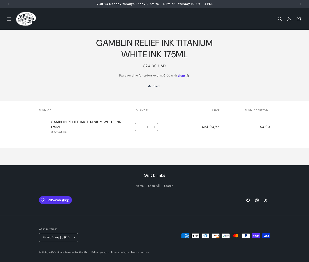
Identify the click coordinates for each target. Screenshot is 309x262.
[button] (8, 19)
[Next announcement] (300, 4)
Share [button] (157, 86)
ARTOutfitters (56, 252)
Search (168, 186)
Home (140, 186)
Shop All (154, 186)
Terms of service (140, 252)
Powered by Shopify (76, 252)
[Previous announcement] (8, 4)
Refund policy (99, 252)
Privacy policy (119, 252)
